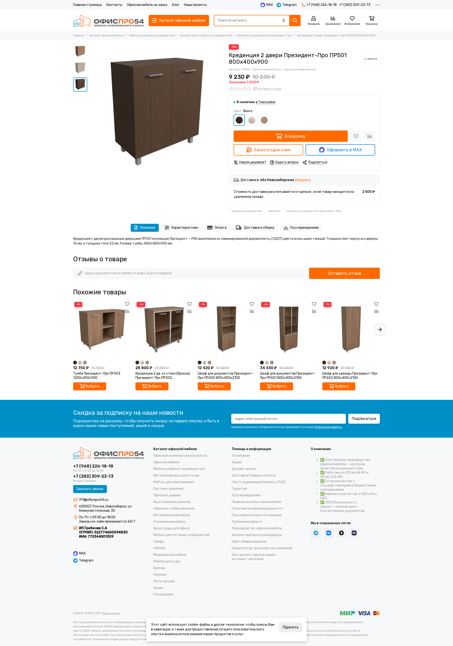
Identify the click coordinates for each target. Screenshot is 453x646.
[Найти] (295, 20)
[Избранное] (355, 136)
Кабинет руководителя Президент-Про (264, 35)
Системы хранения (168, 489)
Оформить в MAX (344, 149)
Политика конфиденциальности (257, 509)
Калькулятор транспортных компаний (262, 548)
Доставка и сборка (259, 228)
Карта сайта (111, 613)
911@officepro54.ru (93, 500)
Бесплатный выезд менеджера (256, 535)
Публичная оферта (247, 522)
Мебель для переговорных (174, 482)
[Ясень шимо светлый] (251, 120)
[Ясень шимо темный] (264, 120)
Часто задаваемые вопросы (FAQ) (259, 482)
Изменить (303, 180)
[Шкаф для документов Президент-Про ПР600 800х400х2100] (226, 329)
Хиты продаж (164, 581)
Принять (290, 627)
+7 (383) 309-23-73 (354, 5)
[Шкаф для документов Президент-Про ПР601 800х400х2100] (289, 329)
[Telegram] (316, 533)
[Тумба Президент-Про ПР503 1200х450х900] (102, 329)
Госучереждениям (304, 228)
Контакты (114, 5)
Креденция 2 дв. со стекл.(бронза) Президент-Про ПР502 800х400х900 (162, 376)
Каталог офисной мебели (106, 35)
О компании (241, 456)
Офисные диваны (167, 495)
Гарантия (239, 489)
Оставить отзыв (344, 273)
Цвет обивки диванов (249, 542)
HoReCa (159, 548)
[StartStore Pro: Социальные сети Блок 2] (354, 533)
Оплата (220, 228)
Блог (175, 5)
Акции (158, 588)
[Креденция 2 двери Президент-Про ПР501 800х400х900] (157, 111)
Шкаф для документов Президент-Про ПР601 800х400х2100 (288, 376)
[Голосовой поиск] (284, 20)
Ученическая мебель (169, 522)
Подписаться (364, 418)
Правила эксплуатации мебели (256, 502)
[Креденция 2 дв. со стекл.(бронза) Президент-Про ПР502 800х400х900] (164, 329)
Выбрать (93, 386)
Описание (147, 228)
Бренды (159, 568)
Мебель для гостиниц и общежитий (181, 535)
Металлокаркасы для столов (176, 475)
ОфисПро (274, 211)
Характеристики (184, 228)
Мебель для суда (166, 561)
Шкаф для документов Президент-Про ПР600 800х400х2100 (225, 376)
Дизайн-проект (244, 469)
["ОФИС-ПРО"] (108, 20)
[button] (92, 111)
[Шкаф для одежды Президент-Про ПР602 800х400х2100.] (351, 329)
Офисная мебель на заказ (147, 5)
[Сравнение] (369, 136)
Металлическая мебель (171, 515)
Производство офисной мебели (257, 528)
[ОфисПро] (370, 58)
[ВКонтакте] (328, 533)
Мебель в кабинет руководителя (152, 35)
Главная (78, 35)
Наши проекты (195, 5)
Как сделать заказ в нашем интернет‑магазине (253, 557)
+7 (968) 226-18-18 (321, 5)
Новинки (160, 575)
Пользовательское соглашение (257, 515)
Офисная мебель (166, 462)
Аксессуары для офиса (171, 528)
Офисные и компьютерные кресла (180, 456)
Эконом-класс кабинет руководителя (206, 35)
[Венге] (239, 120)
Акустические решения (171, 502)
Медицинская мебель (170, 555)
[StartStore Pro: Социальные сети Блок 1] (341, 533)
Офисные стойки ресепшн (174, 509)
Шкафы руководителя (246, 211)
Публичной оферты (328, 427)
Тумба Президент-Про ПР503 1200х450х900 (96, 376)
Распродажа (163, 594)
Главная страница (87, 5)
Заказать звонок (90, 489)
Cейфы (158, 542)
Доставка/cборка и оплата (253, 475)
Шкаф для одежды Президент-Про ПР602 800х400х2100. (350, 376)
